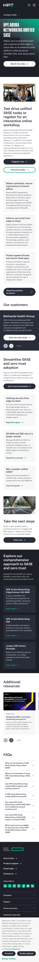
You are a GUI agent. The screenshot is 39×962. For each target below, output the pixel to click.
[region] (19, 330)
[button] (29, 5)
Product (11, 863)
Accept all (9, 953)
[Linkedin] (5, 886)
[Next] (11, 346)
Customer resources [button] (11, 915)
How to (8, 858)
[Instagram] (14, 886)
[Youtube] (28, 886)
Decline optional (26, 953)
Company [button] (7, 895)
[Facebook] (23, 886)
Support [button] (6, 902)
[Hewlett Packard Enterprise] (8, 5)
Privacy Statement (12, 949)
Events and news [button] (10, 908)
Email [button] (8, 868)
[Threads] (19, 886)
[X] (9, 886)
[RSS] (32, 886)
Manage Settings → (10, 959)
